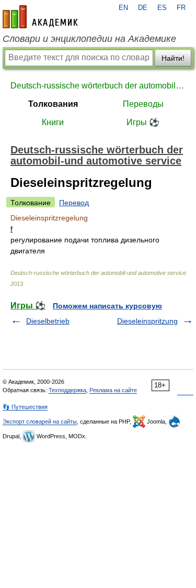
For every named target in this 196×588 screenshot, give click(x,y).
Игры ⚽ (142, 122)
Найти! (173, 58)
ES (162, 8)
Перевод (74, 202)
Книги (53, 122)
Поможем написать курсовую (107, 306)
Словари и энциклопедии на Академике (89, 39)
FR (181, 8)
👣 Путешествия (25, 407)
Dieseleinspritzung (147, 321)
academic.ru (40, 16)
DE (142, 8)
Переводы (143, 103)
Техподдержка (67, 390)
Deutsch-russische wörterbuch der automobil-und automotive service (98, 85)
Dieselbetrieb (48, 321)
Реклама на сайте (113, 390)
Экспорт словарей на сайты (40, 421)
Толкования (53, 103)
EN (123, 8)
